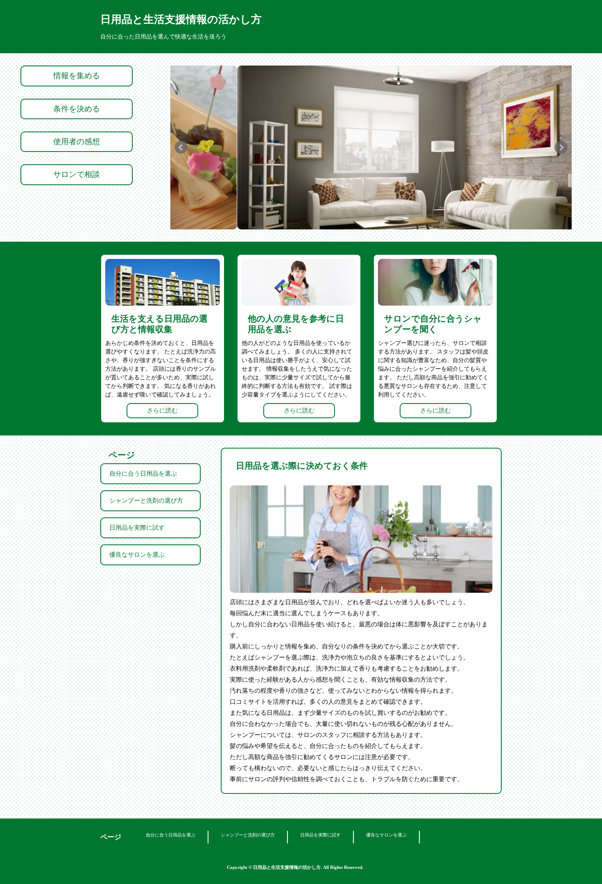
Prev (181, 147)
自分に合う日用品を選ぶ (143, 473)
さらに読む (162, 410)
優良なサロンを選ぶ (137, 554)
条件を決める (76, 108)
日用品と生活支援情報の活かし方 (181, 19)
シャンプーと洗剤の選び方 (146, 500)
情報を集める (76, 75)
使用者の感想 (76, 141)
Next (561, 147)
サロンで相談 (76, 174)
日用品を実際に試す (137, 527)
